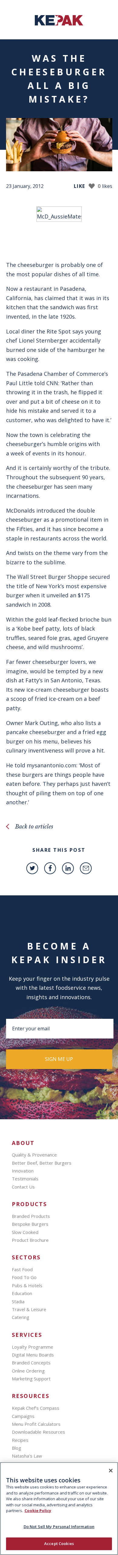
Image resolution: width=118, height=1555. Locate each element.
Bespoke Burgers (30, 1224)
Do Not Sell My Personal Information (59, 1526)
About (23, 1143)
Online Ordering (28, 1371)
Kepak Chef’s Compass (35, 1408)
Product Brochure (30, 1240)
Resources (30, 1396)
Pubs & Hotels (27, 1285)
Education (22, 1293)
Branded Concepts (31, 1363)
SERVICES (27, 1335)
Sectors (26, 1257)
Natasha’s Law (27, 1456)
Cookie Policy (38, 1510)
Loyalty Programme (32, 1347)
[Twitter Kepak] (32, 868)
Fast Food (22, 1269)
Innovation (23, 1171)
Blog (16, 1448)
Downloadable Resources (38, 1432)
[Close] (110, 1470)
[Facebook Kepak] (50, 868)
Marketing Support (31, 1379)
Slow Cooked (25, 1232)
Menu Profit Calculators (36, 1424)
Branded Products (31, 1216)
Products (29, 1204)
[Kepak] (59, 23)
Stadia (18, 1301)
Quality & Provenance (34, 1155)
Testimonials (25, 1179)
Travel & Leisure (29, 1309)
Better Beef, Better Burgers (41, 1163)
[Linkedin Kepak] (68, 868)
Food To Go (24, 1277)
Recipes (20, 1440)
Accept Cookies (59, 1543)
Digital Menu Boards (33, 1355)
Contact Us (23, 1187)
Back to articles (34, 826)
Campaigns (23, 1416)
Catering (20, 1317)
